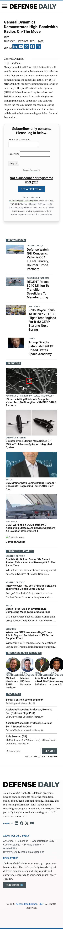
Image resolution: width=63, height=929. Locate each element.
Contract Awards (15, 541)
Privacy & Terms (33, 844)
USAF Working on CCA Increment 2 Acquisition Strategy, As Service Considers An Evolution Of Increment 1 (30, 527)
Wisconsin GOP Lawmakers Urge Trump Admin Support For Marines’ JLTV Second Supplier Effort (30, 635)
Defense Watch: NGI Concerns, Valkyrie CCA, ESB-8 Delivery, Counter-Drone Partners (38, 259)
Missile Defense (15, 556)
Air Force (11, 522)
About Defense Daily (43, 840)
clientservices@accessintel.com (23, 201)
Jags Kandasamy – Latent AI (56, 681)
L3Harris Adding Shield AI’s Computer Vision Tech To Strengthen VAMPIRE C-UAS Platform (31, 402)
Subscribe (22, 840)
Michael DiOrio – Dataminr (25, 681)
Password (14, 154)
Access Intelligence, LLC (29, 904)
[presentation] (13, 664)
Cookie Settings (11, 844)
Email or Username (19, 139)
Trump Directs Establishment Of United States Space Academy (40, 348)
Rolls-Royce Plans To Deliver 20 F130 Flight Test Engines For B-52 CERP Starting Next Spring (42, 319)
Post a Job (31, 756)
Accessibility (10, 848)
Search (50, 751)
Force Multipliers (13, 674)
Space (9, 480)
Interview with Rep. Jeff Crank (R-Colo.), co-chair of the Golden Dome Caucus (31, 587)
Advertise (8, 840)
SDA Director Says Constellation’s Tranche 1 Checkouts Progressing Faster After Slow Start (31, 486)
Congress (11, 629)
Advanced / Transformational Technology (30, 396)
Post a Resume (49, 756)
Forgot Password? (31, 170)
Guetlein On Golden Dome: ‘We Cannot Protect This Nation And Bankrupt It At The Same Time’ (30, 562)
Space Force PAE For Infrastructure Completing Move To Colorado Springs (28, 610)
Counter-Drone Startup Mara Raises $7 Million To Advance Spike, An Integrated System (29, 444)
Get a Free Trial (31, 189)
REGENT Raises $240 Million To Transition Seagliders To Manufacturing (38, 289)
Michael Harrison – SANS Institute (12, 683)
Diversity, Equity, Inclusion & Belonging (23, 851)
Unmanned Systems (16, 438)
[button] (4, 6)
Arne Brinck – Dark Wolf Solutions (41, 681)
